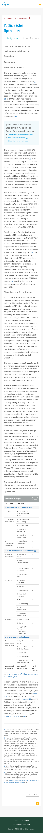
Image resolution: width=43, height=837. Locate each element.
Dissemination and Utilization (18, 141)
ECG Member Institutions (21, 824)
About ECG (25, 821)
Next (38, 38)
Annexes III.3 (9, 716)
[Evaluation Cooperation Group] (7, 4)
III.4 (17, 716)
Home (16, 821)
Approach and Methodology (18, 138)
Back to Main (33, 795)
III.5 (24, 716)
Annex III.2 (26, 699)
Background (12, 38)
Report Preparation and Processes (20, 135)
